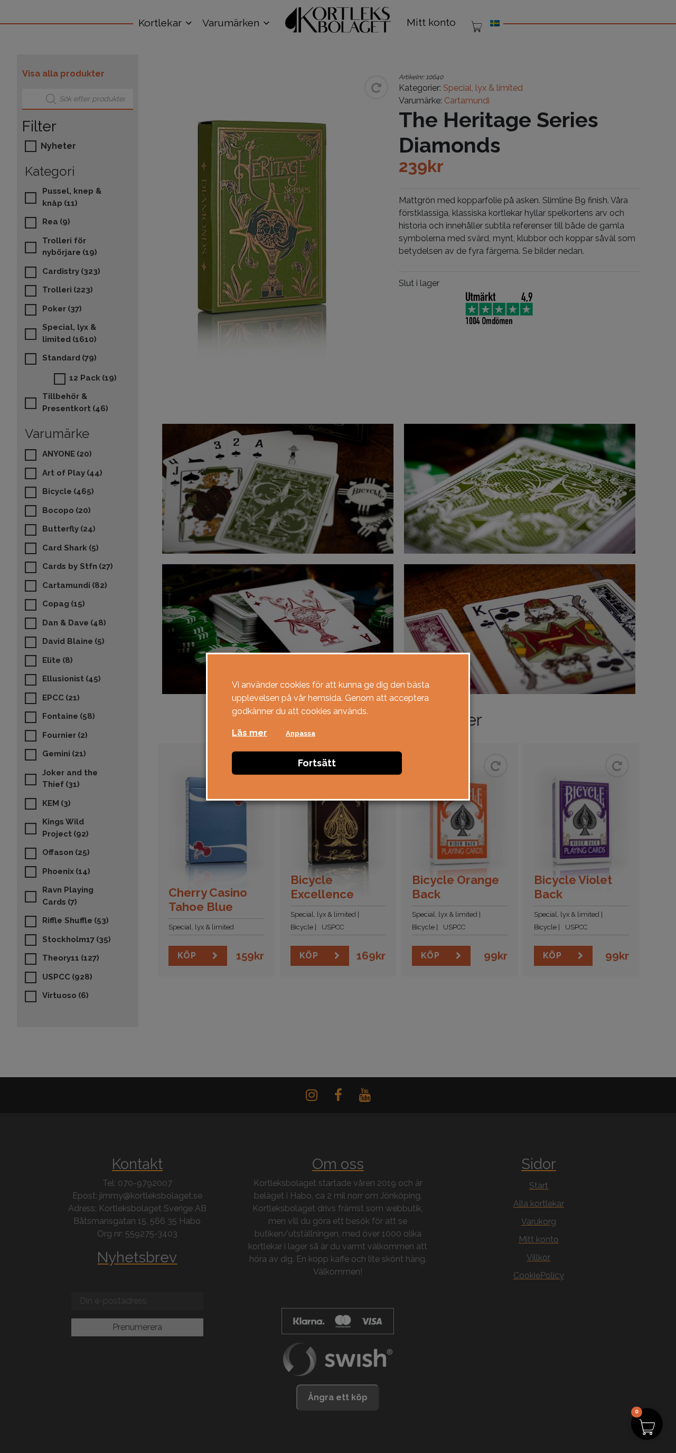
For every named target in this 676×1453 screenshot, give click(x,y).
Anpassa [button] (300, 733)
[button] (647, 1424)
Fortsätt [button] (317, 762)
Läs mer (249, 733)
